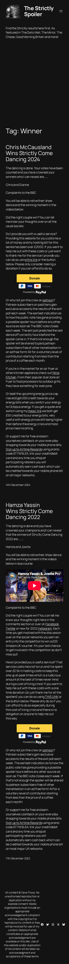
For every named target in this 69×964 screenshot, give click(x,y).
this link (32, 260)
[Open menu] (61, 11)
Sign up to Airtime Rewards (24, 449)
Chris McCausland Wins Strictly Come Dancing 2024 (29, 153)
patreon (48, 300)
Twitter (11, 628)
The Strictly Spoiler (39, 11)
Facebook (52, 624)
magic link (34, 411)
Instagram (45, 628)
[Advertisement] (34, 86)
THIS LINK (51, 697)
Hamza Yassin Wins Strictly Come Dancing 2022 (29, 511)
